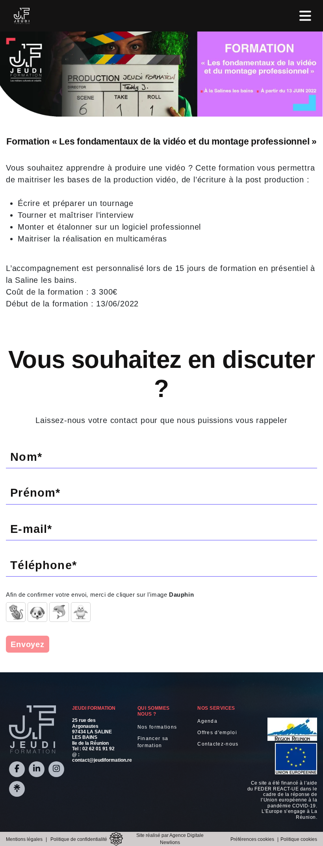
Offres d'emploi (217, 732)
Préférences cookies (252, 839)
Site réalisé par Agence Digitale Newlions (170, 839)
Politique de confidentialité (78, 839)
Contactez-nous (217, 744)
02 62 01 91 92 (98, 748)
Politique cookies (298, 839)
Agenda (207, 721)
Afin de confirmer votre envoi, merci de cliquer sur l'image (100, 594)
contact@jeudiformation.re (102, 760)
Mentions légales (24, 839)
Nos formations (157, 727)
